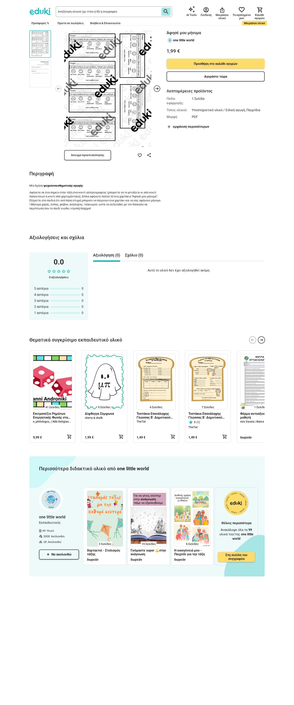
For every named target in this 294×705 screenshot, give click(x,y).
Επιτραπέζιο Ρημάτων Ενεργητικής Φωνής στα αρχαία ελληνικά (50, 415)
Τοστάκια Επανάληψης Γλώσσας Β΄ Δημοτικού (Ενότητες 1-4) (205, 415)
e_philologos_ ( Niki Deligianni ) (53, 421)
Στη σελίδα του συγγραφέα (236, 557)
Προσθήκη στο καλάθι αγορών (215, 64)
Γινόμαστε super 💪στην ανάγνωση (148, 552)
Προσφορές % (40, 23)
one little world (183, 40)
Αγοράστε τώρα (215, 76)
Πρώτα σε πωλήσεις (70, 23)
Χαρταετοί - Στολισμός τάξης (103, 552)
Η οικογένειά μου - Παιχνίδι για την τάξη (189, 552)
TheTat (141, 421)
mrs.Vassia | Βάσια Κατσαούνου (260, 421)
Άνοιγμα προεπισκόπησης (87, 155)
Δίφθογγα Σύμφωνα (99, 414)
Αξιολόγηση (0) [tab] (106, 255)
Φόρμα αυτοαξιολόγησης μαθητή (258, 415)
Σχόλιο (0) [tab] (134, 255)
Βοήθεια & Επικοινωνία (105, 23)
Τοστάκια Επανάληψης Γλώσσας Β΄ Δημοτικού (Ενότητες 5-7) (153, 415)
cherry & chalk (94, 417)
